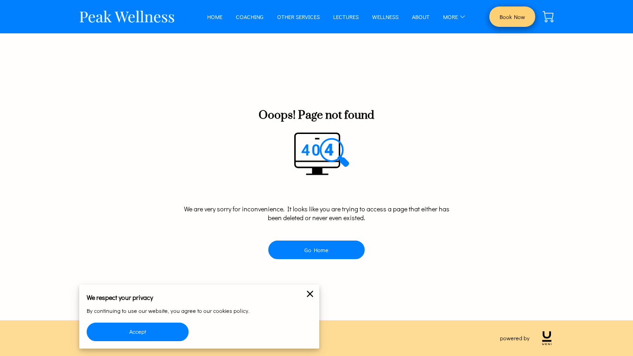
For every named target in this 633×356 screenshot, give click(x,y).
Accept (137, 331)
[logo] (547, 338)
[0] (548, 16)
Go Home (316, 250)
